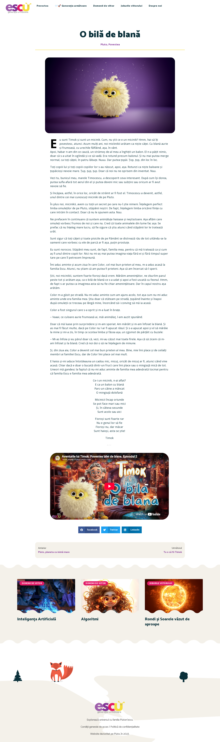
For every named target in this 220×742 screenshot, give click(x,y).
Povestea (42, 6)
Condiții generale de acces (95, 727)
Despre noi (155, 6)
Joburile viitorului (131, 6)
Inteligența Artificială (36, 619)
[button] (89, 529)
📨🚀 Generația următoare (71, 6)
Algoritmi (89, 619)
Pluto (103, 44)
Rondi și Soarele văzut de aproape (167, 622)
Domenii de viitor (103, 6)
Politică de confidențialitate (124, 727)
